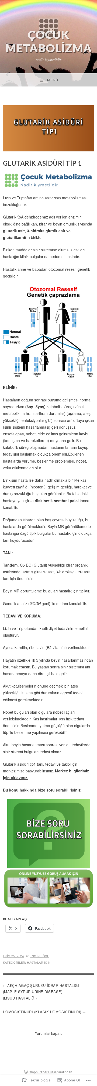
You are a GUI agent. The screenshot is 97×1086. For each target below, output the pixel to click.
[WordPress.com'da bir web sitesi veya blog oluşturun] (26, 1072)
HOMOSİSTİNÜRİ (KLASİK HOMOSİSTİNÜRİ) (42, 1011)
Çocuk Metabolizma (48, 41)
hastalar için (39, 962)
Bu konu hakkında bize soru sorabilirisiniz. (42, 790)
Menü (52, 80)
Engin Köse (39, 956)
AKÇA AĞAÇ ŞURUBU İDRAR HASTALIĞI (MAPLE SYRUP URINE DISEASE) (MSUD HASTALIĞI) (41, 992)
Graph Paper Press (43, 1072)
